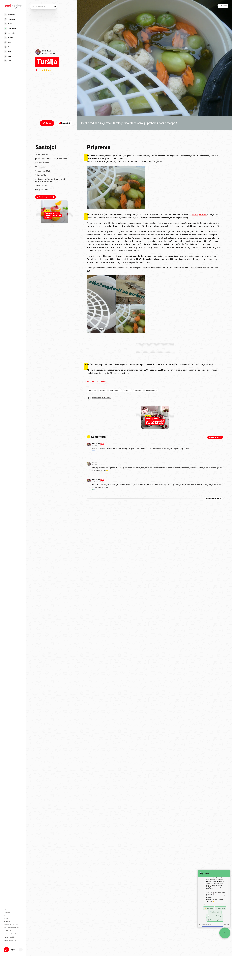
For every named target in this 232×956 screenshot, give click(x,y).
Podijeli (224, 6)
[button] (13, 37)
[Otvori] (21, 949)
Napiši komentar (214, 437)
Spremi (48, 123)
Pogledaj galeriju (96, 382)
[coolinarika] (13, 6)
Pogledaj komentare (212, 498)
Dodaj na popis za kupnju (46, 197)
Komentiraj (64, 123)
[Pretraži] (54, 6)
